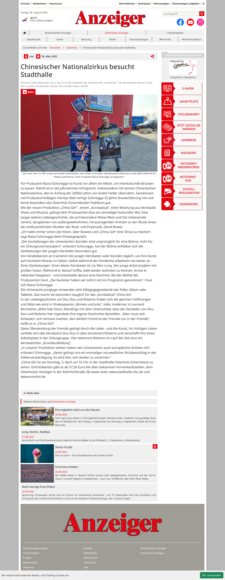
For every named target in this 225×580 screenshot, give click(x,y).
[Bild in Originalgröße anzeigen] (89, 133)
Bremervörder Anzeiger (58, 32)
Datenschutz (91, 557)
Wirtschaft (165, 39)
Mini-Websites (127, 3)
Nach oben (32, 393)
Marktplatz (144, 3)
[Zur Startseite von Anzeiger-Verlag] (110, 19)
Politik (112, 39)
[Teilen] (152, 56)
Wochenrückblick (191, 39)
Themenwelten (175, 32)
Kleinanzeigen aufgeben (185, 3)
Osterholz (71, 47)
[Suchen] (201, 13)
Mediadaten (39, 3)
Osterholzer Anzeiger (116, 32)
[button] (203, 3)
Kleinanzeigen (161, 3)
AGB (86, 567)
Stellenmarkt (30, 562)
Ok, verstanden (211, 575)
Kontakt (25, 3)
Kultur (59, 39)
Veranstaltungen (139, 39)
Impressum (55, 3)
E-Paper (27, 557)
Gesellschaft (33, 39)
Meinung (86, 39)
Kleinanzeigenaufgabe (35, 548)
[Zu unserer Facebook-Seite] (180, 22)
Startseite (55, 47)
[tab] (28, 92)
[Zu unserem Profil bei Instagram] (200, 22)
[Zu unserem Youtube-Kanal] (190, 22)
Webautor (28, 567)
